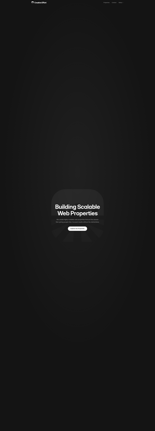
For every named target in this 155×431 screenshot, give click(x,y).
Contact (114, 2)
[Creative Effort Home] (38, 2)
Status (120, 2)
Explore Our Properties (77, 228)
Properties (107, 2)
